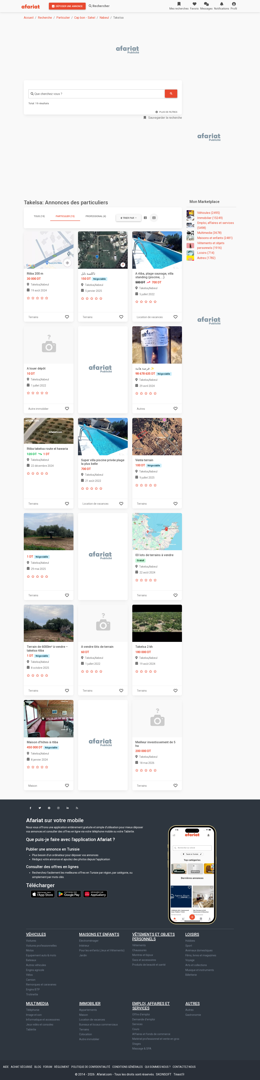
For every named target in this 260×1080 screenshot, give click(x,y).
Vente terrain (144, 460)
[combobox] (96, 93)
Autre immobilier (89, 1039)
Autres (192, 1003)
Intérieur (84, 945)
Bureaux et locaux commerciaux (98, 1024)
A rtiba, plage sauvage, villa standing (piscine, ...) (154, 275)
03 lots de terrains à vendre (154, 555)
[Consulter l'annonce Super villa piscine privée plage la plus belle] (103, 436)
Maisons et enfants (99, 934)
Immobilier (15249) (210, 218)
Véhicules (36, 934)
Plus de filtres (168, 112)
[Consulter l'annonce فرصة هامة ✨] (157, 344)
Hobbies (190, 940)
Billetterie (191, 974)
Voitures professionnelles (41, 945)
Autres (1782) (206, 258)
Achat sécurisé (22, 1066)
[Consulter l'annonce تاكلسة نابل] (103, 250)
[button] (234, 6)
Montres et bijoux (142, 955)
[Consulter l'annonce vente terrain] (157, 436)
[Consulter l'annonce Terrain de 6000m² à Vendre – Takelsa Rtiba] (48, 623)
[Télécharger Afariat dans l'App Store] (43, 893)
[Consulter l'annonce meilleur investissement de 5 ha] (157, 718)
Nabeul (104, 17)
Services (137, 1024)
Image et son (34, 1014)
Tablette (31, 1029)
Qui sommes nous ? (158, 1066)
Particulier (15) (65, 216)
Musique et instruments (199, 970)
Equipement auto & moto (41, 955)
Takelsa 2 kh (144, 647)
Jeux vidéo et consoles (39, 1024)
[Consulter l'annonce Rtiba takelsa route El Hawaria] (48, 431)
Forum (48, 1066)
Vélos (29, 974)
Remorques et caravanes (41, 984)
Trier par (128, 218)
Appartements (88, 1009)
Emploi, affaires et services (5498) (215, 225)
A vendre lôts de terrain (97, 647)
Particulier (63, 17)
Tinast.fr (179, 1074)
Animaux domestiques (199, 950)
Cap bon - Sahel (84, 17)
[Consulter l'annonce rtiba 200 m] (48, 250)
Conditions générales (127, 1066)
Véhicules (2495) (208, 213)
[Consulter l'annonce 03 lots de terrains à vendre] (157, 531)
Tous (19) (39, 216)
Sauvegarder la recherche (165, 117)
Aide (6, 1066)
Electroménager (89, 940)
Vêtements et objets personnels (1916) (210, 245)
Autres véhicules (36, 965)
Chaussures (139, 950)
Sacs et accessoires (144, 959)
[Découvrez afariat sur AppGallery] (95, 893)
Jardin (83, 955)
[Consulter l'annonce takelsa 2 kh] (157, 623)
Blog (38, 1066)
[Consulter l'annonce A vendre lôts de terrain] (103, 623)
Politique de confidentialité (91, 1066)
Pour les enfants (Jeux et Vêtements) (101, 950)
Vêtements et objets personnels (153, 936)
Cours (135, 1029)
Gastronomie (193, 1014)
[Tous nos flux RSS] (77, 808)
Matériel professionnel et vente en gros (155, 1038)
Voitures (31, 940)
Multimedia (37, 1003)
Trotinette (32, 994)
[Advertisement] (132, 50)
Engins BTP (33, 989)
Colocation (85, 1034)
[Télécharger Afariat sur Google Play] (69, 893)
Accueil (28, 17)
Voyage (190, 960)
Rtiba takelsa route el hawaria (47, 449)
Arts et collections (196, 965)
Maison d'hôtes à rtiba (42, 742)
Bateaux (31, 960)
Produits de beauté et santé (149, 964)
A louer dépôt (36, 368)
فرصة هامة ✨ (144, 368)
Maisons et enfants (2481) (215, 238)
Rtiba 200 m (35, 273)
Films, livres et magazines (200, 955)
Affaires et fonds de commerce (151, 1034)
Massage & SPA (141, 1048)
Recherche (45, 17)
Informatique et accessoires (43, 1019)
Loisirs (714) (205, 253)
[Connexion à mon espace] (67, 317)
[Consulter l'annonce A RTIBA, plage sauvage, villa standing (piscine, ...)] (157, 250)
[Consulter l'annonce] (48, 531)
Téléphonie (32, 1009)
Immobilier (89, 1003)
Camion (30, 979)
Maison (83, 1014)
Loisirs (192, 934)
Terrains (84, 1029)
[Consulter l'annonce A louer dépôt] (48, 344)
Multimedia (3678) (209, 233)
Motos (30, 950)
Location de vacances (92, 1019)
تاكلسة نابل (88, 273)
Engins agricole (35, 970)
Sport (188, 945)
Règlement (62, 1066)
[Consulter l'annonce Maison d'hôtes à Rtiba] (48, 718)
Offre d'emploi (141, 1014)
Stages (136, 1043)
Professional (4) (96, 216)
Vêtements (139, 945)
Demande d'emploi (143, 1019)
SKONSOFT (164, 1074)
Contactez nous (184, 1066)
